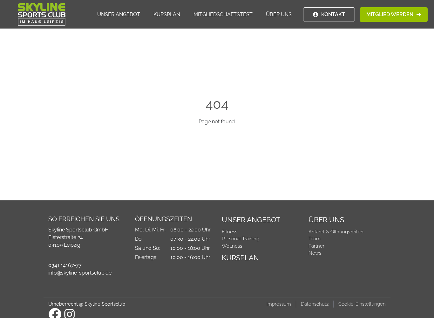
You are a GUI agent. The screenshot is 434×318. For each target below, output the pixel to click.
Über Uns (279, 14)
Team (315, 239)
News (315, 253)
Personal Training (240, 239)
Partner (316, 246)
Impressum (279, 304)
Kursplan (166, 14)
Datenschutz (315, 304)
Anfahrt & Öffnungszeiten (336, 232)
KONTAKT (333, 14)
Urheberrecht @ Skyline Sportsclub (86, 304)
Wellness (232, 246)
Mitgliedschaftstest (223, 14)
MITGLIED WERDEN (389, 14)
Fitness (229, 232)
